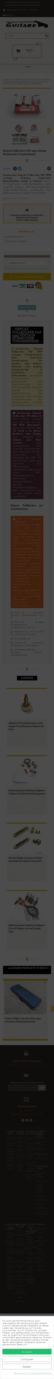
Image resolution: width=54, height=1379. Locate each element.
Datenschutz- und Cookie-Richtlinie (33, 1373)
